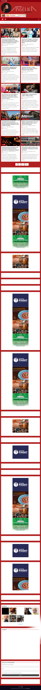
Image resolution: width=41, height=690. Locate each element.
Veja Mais (20, 624)
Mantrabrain (28, 688)
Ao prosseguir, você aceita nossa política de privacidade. (12, 673)
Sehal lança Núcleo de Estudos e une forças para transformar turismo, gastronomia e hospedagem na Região (10, 149)
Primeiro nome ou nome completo (7, 664)
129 (22, 164)
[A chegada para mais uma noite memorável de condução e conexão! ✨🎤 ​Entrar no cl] (27, 611)
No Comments (5, 45)
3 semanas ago (5, 151)
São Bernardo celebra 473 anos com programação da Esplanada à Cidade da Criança (30, 149)
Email (3, 668)
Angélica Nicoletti (11, 44)
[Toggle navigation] (5, 19)
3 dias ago (4, 71)
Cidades (7, 36)
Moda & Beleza (4, 64)
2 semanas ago (25, 125)
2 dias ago (4, 44)
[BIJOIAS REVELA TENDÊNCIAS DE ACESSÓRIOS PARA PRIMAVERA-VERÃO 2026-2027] (10, 61)
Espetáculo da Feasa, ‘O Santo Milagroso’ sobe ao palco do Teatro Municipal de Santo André (29, 68)
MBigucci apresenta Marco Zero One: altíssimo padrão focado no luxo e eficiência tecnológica (30, 123)
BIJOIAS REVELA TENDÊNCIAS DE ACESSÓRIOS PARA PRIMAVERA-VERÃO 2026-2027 (9, 68)
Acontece (3, 36)
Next (27, 164)
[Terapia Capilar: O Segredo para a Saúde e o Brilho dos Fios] (30, 88)
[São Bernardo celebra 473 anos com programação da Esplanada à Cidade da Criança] (30, 141)
